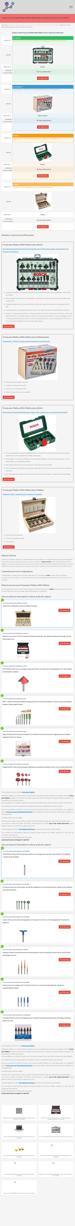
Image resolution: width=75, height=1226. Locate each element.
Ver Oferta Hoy (42, 78)
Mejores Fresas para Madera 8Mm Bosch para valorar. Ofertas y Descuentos (56, 1174)
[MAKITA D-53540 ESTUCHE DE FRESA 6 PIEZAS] (23, 618)
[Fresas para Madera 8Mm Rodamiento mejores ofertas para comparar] (19, 1129)
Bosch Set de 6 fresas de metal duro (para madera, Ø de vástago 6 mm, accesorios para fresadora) (35, 412)
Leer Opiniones (64, 610)
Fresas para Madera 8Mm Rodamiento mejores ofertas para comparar (19, 1137)
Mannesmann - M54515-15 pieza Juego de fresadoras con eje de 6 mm (26, 341)
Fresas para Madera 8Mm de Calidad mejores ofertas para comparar (19, 1174)
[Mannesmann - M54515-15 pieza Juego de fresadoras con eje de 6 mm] (37, 379)
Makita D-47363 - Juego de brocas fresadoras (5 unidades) (22, 494)
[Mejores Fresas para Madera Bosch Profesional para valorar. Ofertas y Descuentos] (19, 1111)
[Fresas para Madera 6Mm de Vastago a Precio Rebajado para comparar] (56, 1148)
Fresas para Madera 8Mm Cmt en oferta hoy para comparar (19, 1193)
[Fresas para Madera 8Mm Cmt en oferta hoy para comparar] (19, 1186)
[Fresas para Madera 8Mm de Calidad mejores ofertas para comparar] (19, 1167)
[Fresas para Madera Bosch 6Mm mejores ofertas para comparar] (56, 1129)
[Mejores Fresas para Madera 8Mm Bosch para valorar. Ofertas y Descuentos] (56, 1167)
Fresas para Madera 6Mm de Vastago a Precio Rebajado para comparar (56, 1156)
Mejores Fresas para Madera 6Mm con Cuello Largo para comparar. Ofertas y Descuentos (56, 1118)
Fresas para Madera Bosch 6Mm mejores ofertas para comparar (56, 1136)
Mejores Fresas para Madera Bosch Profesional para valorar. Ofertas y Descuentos (19, 1118)
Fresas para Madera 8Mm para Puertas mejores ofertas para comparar (19, 1156)
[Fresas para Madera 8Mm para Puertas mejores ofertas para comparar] (19, 1148)
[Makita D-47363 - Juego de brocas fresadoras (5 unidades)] (37, 532)
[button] (71, 7)
